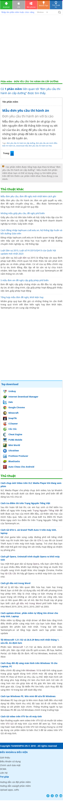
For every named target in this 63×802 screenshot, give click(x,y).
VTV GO (10, 723)
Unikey (12, 391)
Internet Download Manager (23, 396)
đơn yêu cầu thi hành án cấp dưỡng (21, 143)
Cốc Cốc (12, 428)
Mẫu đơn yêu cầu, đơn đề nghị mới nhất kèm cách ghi (28, 196)
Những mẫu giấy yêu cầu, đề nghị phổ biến (23, 213)
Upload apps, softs (9, 789)
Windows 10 (32, 670)
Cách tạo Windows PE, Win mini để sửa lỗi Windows (28, 696)
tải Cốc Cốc (10, 573)
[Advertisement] (31, 47)
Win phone (31, 7)
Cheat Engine (15, 434)
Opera (36, 563)
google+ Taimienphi (52, 795)
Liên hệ (3, 772)
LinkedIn (60, 795)
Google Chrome (16, 407)
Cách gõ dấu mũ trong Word (15, 583)
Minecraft (13, 412)
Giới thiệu (5, 757)
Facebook (47, 795)
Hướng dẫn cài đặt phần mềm (15, 782)
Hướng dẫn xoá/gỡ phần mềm (15, 785)
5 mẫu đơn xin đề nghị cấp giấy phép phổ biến (25, 280)
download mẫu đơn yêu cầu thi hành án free (34, 146)
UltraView (13, 450)
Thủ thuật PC (56, 6)
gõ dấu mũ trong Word (29, 603)
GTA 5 (40, 540)
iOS (18, 7)
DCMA (3, 768)
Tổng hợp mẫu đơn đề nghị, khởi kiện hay (22, 297)
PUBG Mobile (15, 439)
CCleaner (13, 423)
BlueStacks (14, 461)
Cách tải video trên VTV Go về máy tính (21, 716)
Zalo (10, 402)
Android (6, 7)
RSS (56, 795)
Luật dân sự (23, 257)
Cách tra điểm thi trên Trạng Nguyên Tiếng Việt (25, 503)
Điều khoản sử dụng (10, 761)
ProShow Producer (18, 455)
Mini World (14, 445)
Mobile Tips (43, 5)
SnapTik (12, 418)
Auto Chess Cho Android (21, 466)
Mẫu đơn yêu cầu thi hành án (25, 110)
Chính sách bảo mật (10, 765)
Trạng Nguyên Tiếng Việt (46, 510)
